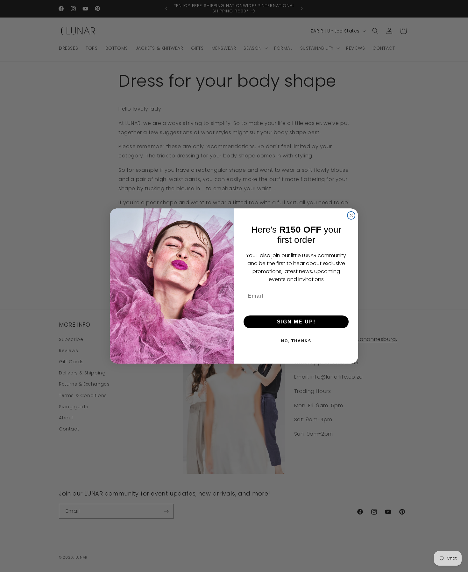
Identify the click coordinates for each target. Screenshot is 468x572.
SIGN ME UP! (296, 321)
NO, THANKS (296, 341)
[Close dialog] (351, 215)
